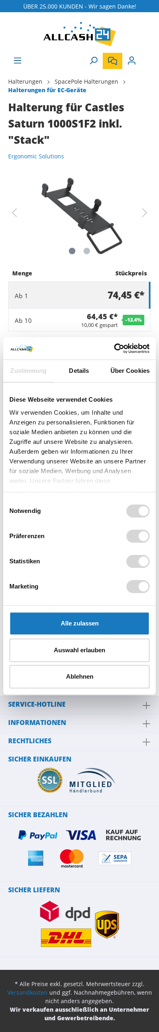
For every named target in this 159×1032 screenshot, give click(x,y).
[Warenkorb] (146, 57)
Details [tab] (79, 370)
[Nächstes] (145, 212)
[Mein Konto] (131, 60)
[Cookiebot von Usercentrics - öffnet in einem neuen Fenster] (114, 348)
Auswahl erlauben (79, 650)
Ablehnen (79, 676)
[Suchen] (93, 60)
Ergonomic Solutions (36, 156)
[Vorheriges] (14, 212)
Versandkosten (27, 992)
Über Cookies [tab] (130, 370)
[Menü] (17, 60)
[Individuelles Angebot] (112, 61)
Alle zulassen (80, 623)
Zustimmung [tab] (28, 370)
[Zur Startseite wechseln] (79, 34)
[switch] (138, 536)
